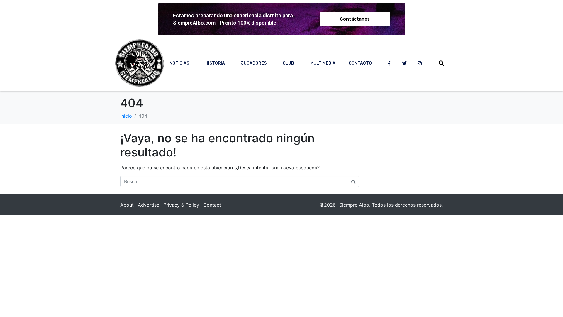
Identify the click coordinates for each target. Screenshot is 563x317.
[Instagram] (419, 63)
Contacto (360, 63)
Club (288, 63)
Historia (215, 63)
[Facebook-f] (389, 63)
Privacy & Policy (181, 205)
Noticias (179, 63)
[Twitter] (404, 63)
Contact (212, 205)
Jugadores (254, 63)
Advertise (148, 205)
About (127, 205)
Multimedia (322, 63)
